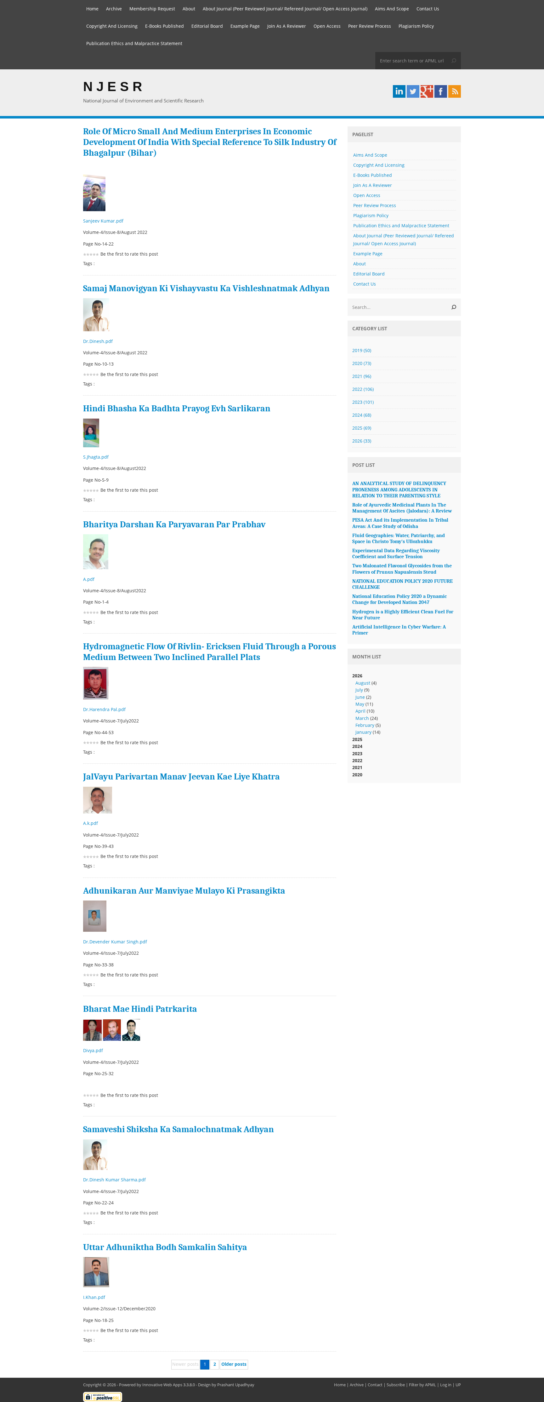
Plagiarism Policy (416, 26)
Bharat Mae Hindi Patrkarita (140, 1009)
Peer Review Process (369, 26)
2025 (361, 428)
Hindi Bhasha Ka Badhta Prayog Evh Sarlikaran (176, 408)
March (362, 718)
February (364, 725)
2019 (361, 350)
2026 (361, 441)
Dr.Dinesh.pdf (98, 341)
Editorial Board (207, 26)
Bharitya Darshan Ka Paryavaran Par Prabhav (174, 524)
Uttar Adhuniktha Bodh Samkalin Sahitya (165, 1247)
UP (458, 1385)
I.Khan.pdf (94, 1297)
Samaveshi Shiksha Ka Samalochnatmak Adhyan (178, 1129)
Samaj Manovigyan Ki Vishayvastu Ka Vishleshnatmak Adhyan (206, 288)
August (362, 683)
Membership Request (152, 9)
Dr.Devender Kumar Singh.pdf (115, 942)
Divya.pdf (93, 1050)
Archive (114, 9)
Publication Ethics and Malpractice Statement (134, 43)
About (189, 9)
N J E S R (112, 86)
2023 (363, 402)
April (360, 711)
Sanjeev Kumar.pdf (104, 221)
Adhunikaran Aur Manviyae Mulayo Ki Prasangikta (184, 891)
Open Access (327, 26)
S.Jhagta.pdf (96, 457)
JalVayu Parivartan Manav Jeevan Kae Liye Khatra (181, 777)
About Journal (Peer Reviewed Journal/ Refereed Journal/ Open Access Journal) (285, 9)
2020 (361, 363)
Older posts (233, 1364)
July (359, 690)
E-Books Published (164, 26)
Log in (445, 1385)
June (360, 697)
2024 (361, 415)
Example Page (245, 26)
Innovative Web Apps (162, 1385)
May (359, 704)
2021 (361, 376)
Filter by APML (422, 1385)
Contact (375, 1385)
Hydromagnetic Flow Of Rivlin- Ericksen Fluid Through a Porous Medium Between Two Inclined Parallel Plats (209, 651)
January (363, 732)
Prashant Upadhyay (235, 1385)
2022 (363, 389)
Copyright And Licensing (112, 26)
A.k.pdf (91, 823)
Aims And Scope (392, 9)
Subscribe (396, 1385)
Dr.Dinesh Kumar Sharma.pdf (115, 1180)
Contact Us (427, 9)
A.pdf (89, 579)
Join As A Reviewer (286, 26)
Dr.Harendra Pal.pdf (105, 709)
